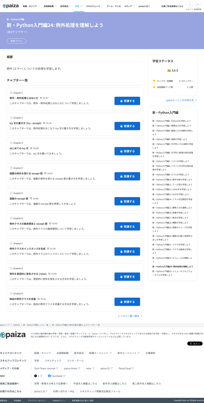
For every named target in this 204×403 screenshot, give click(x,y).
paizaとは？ (144, 6)
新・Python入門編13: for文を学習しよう (170, 194)
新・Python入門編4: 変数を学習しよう (169, 139)
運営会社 (3, 400)
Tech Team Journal (44, 368)
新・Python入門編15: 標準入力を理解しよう (172, 207)
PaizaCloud (125, 368)
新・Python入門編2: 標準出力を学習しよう (171, 125)
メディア (128, 6)
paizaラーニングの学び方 (180, 100)
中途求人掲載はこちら (85, 383)
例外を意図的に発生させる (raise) (28, 273)
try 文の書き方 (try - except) (25, 123)
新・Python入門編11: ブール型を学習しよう (172, 184)
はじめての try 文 (19, 148)
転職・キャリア (30, 6)
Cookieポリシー (59, 400)
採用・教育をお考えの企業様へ (51, 383)
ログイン (189, 9)
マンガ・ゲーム (75, 360)
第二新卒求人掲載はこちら (146, 383)
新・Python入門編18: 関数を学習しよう (170, 222)
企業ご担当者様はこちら (172, 6)
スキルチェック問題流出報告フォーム (100, 391)
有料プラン (17, 40)
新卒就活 (64, 6)
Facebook (56, 375)
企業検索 (150, 353)
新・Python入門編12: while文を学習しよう (171, 189)
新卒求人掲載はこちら (115, 383)
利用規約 (17, 400)
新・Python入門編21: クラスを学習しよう (171, 244)
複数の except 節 (19, 198)
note (88, 368)
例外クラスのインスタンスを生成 (27, 248)
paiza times (70, 368)
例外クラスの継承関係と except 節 (28, 223)
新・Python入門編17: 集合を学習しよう (170, 217)
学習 (77, 6)
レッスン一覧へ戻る (128, 315)
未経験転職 (49, 6)
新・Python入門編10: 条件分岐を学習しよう (172, 179)
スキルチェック (93, 6)
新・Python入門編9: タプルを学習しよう (170, 174)
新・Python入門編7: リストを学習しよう (170, 161)
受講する (129, 101)
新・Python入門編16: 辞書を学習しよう (170, 212)
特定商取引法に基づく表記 (83, 400)
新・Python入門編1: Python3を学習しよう (171, 120)
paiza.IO (105, 368)
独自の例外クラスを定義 (23, 298)
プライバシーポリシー (37, 400)
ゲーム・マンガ (114, 6)
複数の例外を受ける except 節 (26, 173)
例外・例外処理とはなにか (24, 98)
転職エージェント (98, 353)
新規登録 (197, 9)
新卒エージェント (127, 353)
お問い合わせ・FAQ (63, 391)
